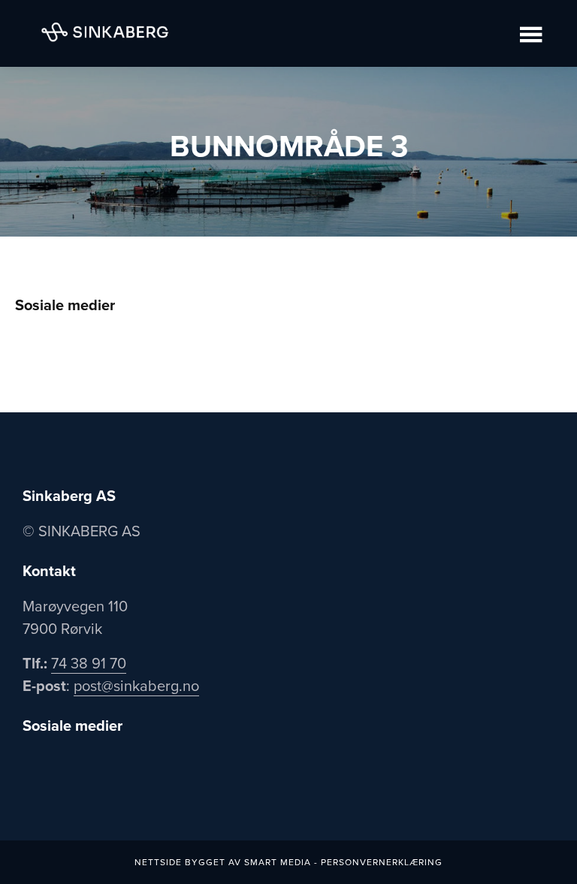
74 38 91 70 (88, 664)
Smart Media (277, 862)
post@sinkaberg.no (136, 686)
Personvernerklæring (382, 862)
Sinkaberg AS (105, 32)
